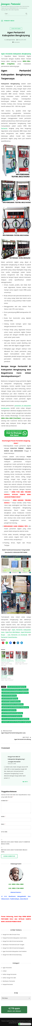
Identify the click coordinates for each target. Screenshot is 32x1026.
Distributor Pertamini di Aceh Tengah (13, 945)
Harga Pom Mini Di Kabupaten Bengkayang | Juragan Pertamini (16, 759)
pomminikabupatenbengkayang (11, 716)
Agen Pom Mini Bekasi (12, 632)
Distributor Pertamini (9, 981)
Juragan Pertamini (10, 3)
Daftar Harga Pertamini (9, 974)
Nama (3, 816)
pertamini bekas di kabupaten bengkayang (15, 692)
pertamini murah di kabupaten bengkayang (15, 707)
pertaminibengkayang (8, 710)
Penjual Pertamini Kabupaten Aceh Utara (15, 938)
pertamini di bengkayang (9, 698)
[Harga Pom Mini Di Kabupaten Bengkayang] (7, 655)
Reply (26, 781)
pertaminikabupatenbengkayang (12, 713)
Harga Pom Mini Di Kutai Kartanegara (13, 948)
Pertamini (4, 128)
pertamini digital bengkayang (10, 701)
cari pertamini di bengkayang (16, 687)
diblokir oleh (14, 1009)
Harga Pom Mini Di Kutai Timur (11, 934)
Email (3, 824)
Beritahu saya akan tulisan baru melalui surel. (14, 851)
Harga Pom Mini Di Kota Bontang (12, 955)
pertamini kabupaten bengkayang (12, 704)
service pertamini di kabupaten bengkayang (15, 719)
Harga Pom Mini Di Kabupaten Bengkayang (7, 660)
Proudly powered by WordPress (20, 1022)
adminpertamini (10, 40)
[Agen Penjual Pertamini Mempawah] (7, 671)
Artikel (4, 971)
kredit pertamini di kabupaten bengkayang (14, 690)
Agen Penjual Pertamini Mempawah (7, 676)
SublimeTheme (21, 1021)
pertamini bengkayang (9, 695)
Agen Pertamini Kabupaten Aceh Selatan (15, 951)
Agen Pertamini (16, 28)
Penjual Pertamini (8, 984)
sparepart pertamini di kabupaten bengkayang (16, 722)
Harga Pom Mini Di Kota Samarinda (13, 941)
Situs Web (4, 832)
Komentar (4, 800)
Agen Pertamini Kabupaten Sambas (20, 660)
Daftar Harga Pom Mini (9, 978)
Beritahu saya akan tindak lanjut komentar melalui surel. (15, 843)
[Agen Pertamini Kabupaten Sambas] (21, 655)
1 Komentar (17, 42)
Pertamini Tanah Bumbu (9, 637)
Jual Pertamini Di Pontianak (17, 635)
